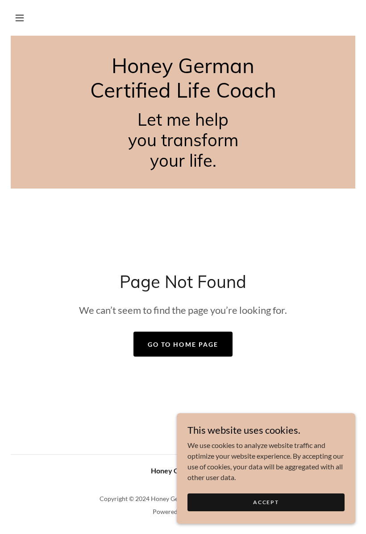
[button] (20, 18)
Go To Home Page (183, 344)
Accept (266, 502)
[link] (183, 94)
